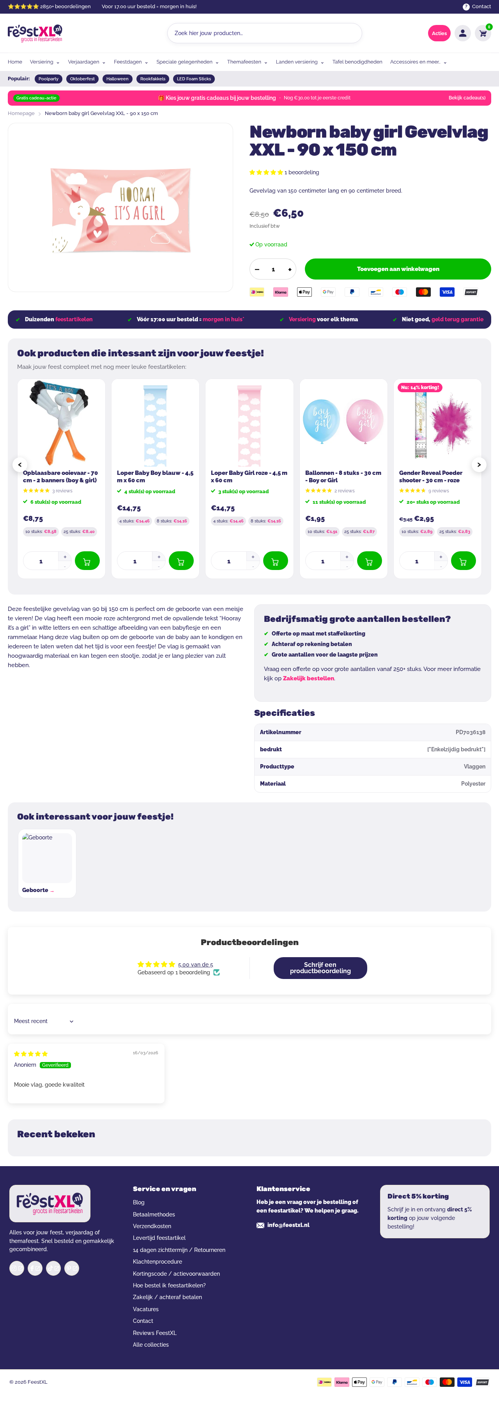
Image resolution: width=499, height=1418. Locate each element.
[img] (31, 1054)
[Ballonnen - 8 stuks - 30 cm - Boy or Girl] (344, 423)
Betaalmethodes (154, 1214)
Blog (139, 1202)
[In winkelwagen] (87, 560)
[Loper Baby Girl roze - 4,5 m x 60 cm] (249, 423)
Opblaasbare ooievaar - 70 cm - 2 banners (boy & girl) (60, 476)
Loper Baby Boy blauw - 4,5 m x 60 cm (155, 476)
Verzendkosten (152, 1226)
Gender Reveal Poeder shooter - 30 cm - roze (430, 476)
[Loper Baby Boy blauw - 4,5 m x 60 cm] (155, 423)
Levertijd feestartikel (159, 1238)
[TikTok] (53, 1268)
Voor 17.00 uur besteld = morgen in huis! (149, 6)
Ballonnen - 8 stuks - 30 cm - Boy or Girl (343, 476)
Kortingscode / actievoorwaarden (176, 1274)
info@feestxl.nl (288, 1225)
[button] (267, 172)
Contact (143, 1321)
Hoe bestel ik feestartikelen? (169, 1285)
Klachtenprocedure (157, 1262)
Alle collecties (151, 1345)
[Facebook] (35, 1268)
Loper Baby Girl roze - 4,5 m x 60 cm (249, 476)
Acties (439, 33)
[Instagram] (16, 1268)
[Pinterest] (71, 1268)
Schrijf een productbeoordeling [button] (320, 968)
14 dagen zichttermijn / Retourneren (179, 1250)
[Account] (463, 33)
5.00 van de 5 (195, 964)
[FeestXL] (35, 33)
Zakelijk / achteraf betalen (167, 1297)
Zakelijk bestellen (308, 678)
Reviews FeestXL (155, 1333)
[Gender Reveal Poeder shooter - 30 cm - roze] (437, 423)
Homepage (21, 113)
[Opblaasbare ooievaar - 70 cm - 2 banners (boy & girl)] (61, 423)
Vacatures (146, 1309)
